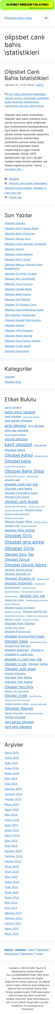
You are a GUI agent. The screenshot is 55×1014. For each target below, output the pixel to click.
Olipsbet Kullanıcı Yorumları (32, 592)
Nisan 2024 (12, 809)
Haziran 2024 (13, 799)
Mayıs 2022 (12, 928)
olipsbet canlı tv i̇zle (36, 506)
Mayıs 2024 (12, 804)
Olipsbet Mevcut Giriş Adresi (37, 600)
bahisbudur (12, 953)
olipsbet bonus (32, 476)
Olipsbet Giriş (13, 382)
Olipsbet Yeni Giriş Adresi (17, 691)
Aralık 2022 (11, 892)
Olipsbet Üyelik (16, 695)
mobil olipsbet (40, 445)
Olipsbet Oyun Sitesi (30, 620)
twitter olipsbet (15, 717)
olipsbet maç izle (32, 596)
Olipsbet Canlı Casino (17, 497)
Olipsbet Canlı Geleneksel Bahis (24, 309)
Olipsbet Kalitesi (14, 325)
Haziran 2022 (13, 923)
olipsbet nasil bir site (13, 612)
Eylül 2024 (11, 783)
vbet (31, 949)
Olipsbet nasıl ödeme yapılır (37, 616)
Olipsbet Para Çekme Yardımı (22, 340)
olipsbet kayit (39, 584)
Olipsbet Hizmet (43, 579)
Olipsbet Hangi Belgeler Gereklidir (25, 243)
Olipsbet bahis (18, 461)
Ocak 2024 (11, 825)
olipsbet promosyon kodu (24, 636)
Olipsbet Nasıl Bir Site (35, 611)
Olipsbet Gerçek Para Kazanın (23, 320)
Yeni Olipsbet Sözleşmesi (20, 315)
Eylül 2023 (11, 845)
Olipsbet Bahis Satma (18, 294)
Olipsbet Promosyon (18, 631)
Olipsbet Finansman (17, 351)
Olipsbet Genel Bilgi (29, 526)
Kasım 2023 (12, 835)
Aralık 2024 (12, 768)
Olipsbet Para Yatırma (20, 623)
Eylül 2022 (11, 907)
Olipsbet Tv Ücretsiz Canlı (20, 304)
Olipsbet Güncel (17, 559)
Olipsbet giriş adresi (24, 542)
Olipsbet (14, 178)
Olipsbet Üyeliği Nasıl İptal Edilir (17, 700)
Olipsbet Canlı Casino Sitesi (21, 228)
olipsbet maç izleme (14, 600)
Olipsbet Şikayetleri (14, 713)
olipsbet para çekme (14, 628)
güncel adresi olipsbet (15, 435)
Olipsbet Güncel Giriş (18, 238)
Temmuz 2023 (13, 856)
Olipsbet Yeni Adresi (19, 682)
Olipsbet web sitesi (20, 669)
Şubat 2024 (12, 819)
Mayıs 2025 (12, 752)
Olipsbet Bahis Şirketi (18, 259)
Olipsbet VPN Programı (19, 330)
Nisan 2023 (12, 871)
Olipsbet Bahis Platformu (20, 233)
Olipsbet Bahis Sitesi (24, 471)
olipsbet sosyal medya (38, 642)
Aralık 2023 (12, 830)
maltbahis (42, 949)
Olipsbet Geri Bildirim (17, 299)
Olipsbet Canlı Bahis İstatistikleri (27, 74)
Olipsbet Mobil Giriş (12, 604)
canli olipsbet (13, 416)
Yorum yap (15, 197)
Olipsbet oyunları (13, 619)
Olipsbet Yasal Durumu (19, 283)
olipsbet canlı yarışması (14, 510)
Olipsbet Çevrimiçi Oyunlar (21, 273)
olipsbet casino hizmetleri (17, 514)
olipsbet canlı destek (21, 501)
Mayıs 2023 (12, 866)
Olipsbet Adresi (19, 455)
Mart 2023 (11, 876)
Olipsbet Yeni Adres (18, 677)
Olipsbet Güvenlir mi (20, 578)
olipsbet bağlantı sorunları (15, 476)
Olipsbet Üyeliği (35, 696)
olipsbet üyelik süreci (38, 704)
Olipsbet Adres (15, 450)
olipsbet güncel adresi (18, 569)
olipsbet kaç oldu (29, 588)
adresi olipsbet (13, 407)
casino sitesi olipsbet (31, 417)
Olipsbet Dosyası (15, 223)
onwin (39, 953)
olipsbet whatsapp (15, 673)
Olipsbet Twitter (38, 664)
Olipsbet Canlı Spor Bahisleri (16, 506)
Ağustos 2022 (13, 913)
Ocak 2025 (11, 763)
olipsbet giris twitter (20, 530)
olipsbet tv (37, 650)
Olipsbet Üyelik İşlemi (18, 346)
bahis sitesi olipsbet (20, 412)
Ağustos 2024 (13, 788)
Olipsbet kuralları (11, 596)
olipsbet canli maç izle (21, 484)
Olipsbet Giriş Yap (19, 554)
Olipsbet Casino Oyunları (14, 518)
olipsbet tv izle (16, 664)
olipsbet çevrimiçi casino (17, 704)
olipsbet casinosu (40, 522)
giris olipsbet (36, 425)
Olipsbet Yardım (14, 249)
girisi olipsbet (15, 426)
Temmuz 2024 (13, 794)
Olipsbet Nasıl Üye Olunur (15, 616)
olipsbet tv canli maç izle (23, 659)
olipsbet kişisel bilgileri (18, 188)
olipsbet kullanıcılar (12, 592)
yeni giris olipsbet (18, 727)
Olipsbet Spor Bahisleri (18, 645)
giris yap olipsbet (17, 430)
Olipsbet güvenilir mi (17, 574)
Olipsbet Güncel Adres (25, 564)
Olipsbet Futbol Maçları (19, 254)
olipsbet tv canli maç (19, 654)
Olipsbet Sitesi (16, 641)
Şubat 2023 (12, 882)
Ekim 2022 (11, 902)
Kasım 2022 (12, 897)
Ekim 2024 (11, 778)
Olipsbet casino (33, 510)
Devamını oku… (14, 169)
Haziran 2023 (13, 861)
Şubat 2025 (12, 757)
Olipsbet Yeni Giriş (19, 687)
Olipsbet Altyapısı (41, 456)
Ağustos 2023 (13, 851)
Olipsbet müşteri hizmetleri (20, 607)
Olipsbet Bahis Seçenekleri (15, 466)
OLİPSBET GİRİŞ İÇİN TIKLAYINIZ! (27, 4)
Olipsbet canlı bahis (18, 488)
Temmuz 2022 (13, 918)
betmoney (27, 953)
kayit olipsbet (18, 444)
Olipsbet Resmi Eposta (18, 335)
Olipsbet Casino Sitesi (18, 521)
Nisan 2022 (12, 933)
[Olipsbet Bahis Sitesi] (18, 17)
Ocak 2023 (11, 887)
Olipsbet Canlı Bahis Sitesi (21, 493)
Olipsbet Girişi (19, 548)
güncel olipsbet (16, 439)
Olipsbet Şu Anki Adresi (34, 713)
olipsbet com (12, 525)
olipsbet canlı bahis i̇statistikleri (28, 183)
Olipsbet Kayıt (13, 587)
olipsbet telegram (17, 650)
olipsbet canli (12, 479)
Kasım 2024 (12, 773)
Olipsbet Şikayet (19, 708)
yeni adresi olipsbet (19, 722)
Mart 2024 (11, 814)
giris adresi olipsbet (18, 420)
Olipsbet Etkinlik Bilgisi (18, 289)
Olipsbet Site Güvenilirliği (20, 278)
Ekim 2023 (11, 840)
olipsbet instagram (19, 583)
